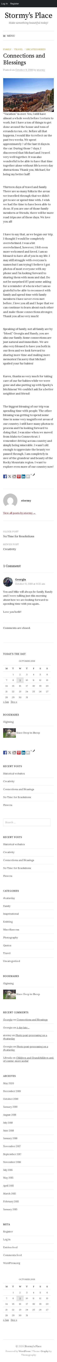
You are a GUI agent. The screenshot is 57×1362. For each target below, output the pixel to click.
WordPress (25, 1351)
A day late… (23, 1027)
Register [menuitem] (14, 3)
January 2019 (10, 1106)
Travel (18, 49)
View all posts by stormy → (19, 512)
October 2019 (10, 1098)
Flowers (7, 805)
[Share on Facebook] (5, 476)
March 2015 (9, 1193)
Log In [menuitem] (4, 3)
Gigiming (8, 721)
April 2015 (8, 1185)
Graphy (44, 1351)
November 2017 (12, 1146)
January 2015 (10, 1209)
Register (8, 1231)
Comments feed (12, 1255)
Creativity (9, 549)
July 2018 (8, 1122)
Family (7, 49)
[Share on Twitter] (10, 476)
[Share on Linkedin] (23, 476)
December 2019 (12, 1091)
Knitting (8, 921)
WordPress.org (11, 1263)
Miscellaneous (11, 929)
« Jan (6, 701)
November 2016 (12, 1162)
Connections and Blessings (18, 789)
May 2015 (8, 1177)
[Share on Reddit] (14, 476)
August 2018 (9, 1114)
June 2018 (8, 1130)
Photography (10, 937)
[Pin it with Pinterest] (19, 476)
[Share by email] (28, 476)
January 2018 (10, 1138)
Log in (6, 1239)
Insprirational (11, 913)
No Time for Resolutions (18, 536)
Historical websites (14, 773)
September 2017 (12, 1154)
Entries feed (10, 1247)
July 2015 (8, 1169)
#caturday (9, 898)
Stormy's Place (28, 15)
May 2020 (8, 1083)
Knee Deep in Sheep (28, 732)
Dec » (14, 701)
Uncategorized (36, 49)
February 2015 (11, 1201)
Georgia (20, 579)
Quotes (7, 945)
